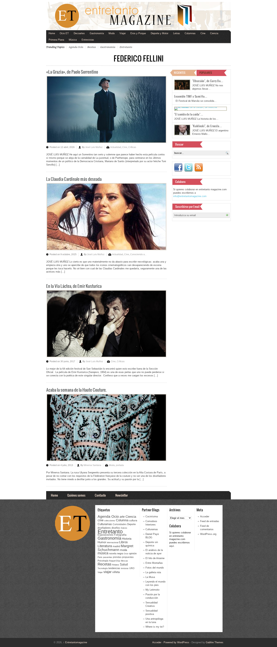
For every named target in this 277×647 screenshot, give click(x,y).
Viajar (122, 33)
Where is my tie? (154, 626)
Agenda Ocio (76, 47)
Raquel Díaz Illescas (118, 561)
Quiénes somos (76, 495)
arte (122, 516)
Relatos (115, 565)
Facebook (178, 167)
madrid (116, 546)
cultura (133, 520)
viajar (107, 572)
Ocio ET (64, 33)
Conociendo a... (138, 254)
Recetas (91, 47)
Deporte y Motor (159, 33)
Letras (176, 33)
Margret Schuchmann (115, 548)
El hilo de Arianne (155, 558)
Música (73, 39)
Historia (126, 538)
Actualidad (115, 147)
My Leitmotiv (152, 589)
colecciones (109, 520)
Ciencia (214, 33)
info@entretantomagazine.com (190, 196)
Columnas (190, 33)
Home (52, 33)
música (103, 553)
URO (131, 568)
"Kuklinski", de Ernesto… (207, 126)
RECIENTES (179, 73)
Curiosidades (119, 524)
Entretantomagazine (75, 642)
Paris (100, 557)
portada (120, 465)
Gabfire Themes (214, 642)
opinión (133, 553)
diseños (116, 527)
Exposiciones (105, 534)
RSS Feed (198, 167)
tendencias (114, 568)
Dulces (124, 528)
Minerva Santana (92, 465)
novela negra (116, 553)
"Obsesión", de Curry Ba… (207, 81)
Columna (122, 520)
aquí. (172, 546)
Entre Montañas (154, 563)
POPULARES (205, 73)
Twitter (188, 167)
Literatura (105, 546)
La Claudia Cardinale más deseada (74, 179)
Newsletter (121, 495)
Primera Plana (56, 39)
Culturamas (105, 524)
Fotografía (120, 534)
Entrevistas (88, 39)
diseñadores (104, 527)
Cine (202, 33)
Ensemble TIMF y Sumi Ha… (190, 96)
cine (100, 520)
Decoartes (79, 33)
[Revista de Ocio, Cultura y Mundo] (138, 16)
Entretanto (126, 47)
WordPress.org (208, 534)
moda (123, 549)
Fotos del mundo (154, 567)
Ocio (126, 553)
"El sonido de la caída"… (188, 114)
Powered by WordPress (176, 642)
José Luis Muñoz (94, 147)
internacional (112, 542)
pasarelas (107, 557)
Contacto (100, 495)
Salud (124, 564)
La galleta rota (153, 572)
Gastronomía (97, 33)
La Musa (150, 577)
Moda (112, 33)
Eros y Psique (138, 33)
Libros (123, 542)
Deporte (131, 524)
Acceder (204, 516)
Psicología (103, 560)
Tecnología (103, 568)
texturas (125, 568)
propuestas (128, 557)
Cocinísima (151, 516)
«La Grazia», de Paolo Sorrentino (72, 72)
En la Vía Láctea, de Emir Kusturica (74, 286)
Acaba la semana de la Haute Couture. (76, 390)
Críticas (132, 147)
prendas (117, 557)
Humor (102, 542)
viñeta (116, 572)
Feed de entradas (209, 521)
